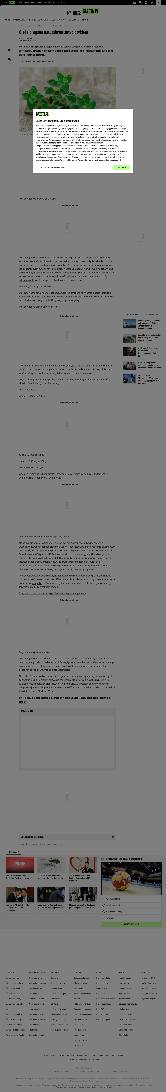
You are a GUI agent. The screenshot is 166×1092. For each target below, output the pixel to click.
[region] (83, 141)
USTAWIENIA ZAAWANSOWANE (52, 168)
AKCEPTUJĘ (121, 168)
